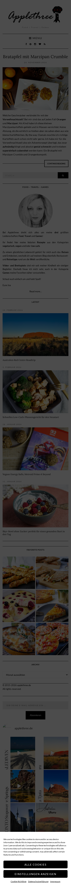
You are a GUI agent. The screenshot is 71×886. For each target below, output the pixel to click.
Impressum (55, 881)
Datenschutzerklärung (38, 881)
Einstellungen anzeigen (35, 874)
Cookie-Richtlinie (18, 881)
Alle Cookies (35, 864)
